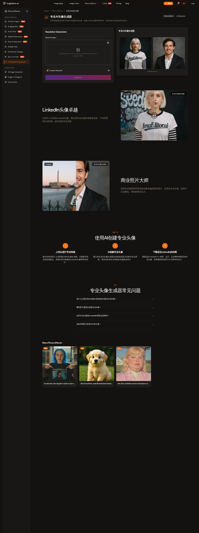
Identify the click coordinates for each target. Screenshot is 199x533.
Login (193, 3)
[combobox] (184, 3)
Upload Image (51, 38)
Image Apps (58, 3)
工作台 (106, 3)
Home (46, 11)
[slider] (154, 115)
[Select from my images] (108, 43)
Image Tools (74, 3)
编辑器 (169, 3)
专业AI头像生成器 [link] (72, 11)
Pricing (118, 3)
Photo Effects (90, 3)
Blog (127, 3)
